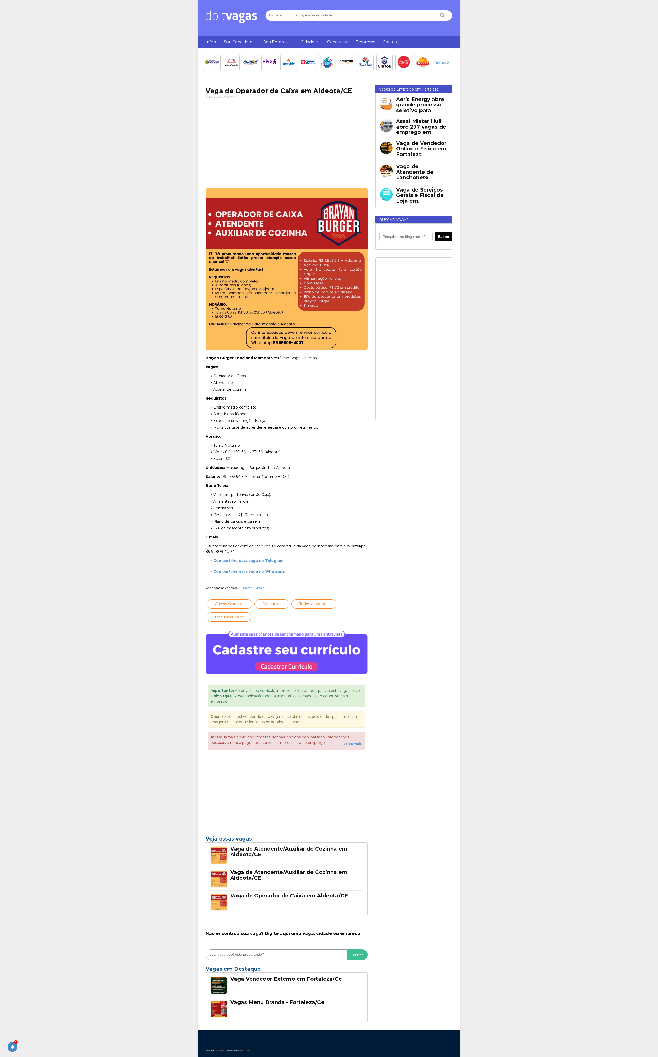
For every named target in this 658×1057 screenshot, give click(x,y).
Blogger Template (244, 1050)
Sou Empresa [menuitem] (276, 41)
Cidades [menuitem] (308, 41)
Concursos (271, 604)
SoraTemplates (219, 1050)
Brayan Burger (253, 588)
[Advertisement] (287, 143)
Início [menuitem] (211, 41)
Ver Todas (287, 970)
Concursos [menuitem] (337, 41)
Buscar (357, 955)
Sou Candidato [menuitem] (238, 41)
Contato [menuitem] (391, 41)
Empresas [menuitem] (365, 41)
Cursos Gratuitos (229, 604)
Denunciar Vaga (229, 617)
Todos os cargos (313, 604)
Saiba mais (352, 744)
